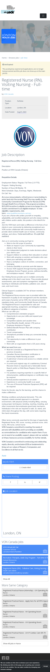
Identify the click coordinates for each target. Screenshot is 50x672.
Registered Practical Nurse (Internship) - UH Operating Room (25, 592)
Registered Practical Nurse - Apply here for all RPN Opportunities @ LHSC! (25, 603)
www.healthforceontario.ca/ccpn (19, 213)
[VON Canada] (25, 136)
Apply (4, 456)
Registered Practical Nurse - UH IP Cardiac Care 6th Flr (24, 635)
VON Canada (8, 94)
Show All (6, 579)
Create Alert (26, 467)
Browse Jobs (14, 58)
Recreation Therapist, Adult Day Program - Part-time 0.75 (25, 560)
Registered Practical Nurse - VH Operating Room (22, 614)
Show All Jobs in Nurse (12, 643)
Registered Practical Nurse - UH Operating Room (22, 624)
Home (4, 58)
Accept (45, 666)
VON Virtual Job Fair (12, 549)
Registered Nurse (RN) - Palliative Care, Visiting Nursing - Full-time (25, 570)
